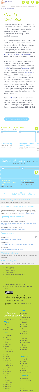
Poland (7, 369)
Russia (7, 374)
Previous (8, 124)
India (6, 337)
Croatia (24, 324)
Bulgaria (24, 322)
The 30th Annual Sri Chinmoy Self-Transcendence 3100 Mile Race (18, 224)
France (24, 336)
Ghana (7, 325)
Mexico (24, 368)
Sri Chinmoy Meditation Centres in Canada (20, 7)
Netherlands (9, 365)
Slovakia (8, 384)
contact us (12, 98)
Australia (25, 378)
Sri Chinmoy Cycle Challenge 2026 (12, 249)
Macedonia (8, 361)
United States (26, 373)
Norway (7, 367)
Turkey (7, 389)
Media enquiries (10, 277)
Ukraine (7, 391)
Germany (25, 340)
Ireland (24, 352)
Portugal (8, 371)
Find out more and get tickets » (26, 213)
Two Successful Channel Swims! (11, 239)
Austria (24, 313)
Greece (24, 345)
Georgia (24, 338)
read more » (20, 300)
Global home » (10, 319)
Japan (7, 342)
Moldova (8, 363)
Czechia (24, 327)
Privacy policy (9, 268)
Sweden (7, 380)
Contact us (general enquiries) (15, 274)
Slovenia (8, 386)
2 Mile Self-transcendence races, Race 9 (13, 229)
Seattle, (6, 68)
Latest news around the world (15, 284)
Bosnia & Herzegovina (26, 316)
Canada (24, 363)
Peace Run (28, 73)
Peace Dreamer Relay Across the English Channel (17, 244)
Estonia (24, 331)
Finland (24, 333)
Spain (7, 378)
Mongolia (8, 344)
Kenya (7, 327)
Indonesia (8, 340)
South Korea (9, 351)
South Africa (9, 329)
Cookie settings (10, 272)
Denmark (25, 329)
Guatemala (25, 366)
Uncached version (28, 390)
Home (3, 7)
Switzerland (9, 382)
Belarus (24, 320)
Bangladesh (9, 335)
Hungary (25, 347)
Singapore (8, 349)
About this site (10, 270)
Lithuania (8, 359)
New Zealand (26, 381)
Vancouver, (25, 68)
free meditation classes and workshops (17, 54)
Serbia (7, 376)
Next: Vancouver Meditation (16, 119)
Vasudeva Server (26, 303)
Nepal (7, 346)
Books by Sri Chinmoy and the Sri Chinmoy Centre (19, 287)
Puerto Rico (25, 370)
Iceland (24, 349)
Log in (24, 388)
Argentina (25, 359)
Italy (6, 354)
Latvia (7, 356)
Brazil (24, 361)
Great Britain (26, 343)
